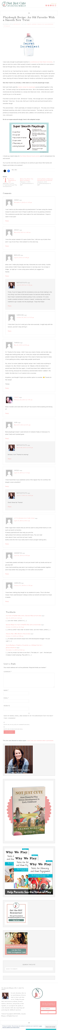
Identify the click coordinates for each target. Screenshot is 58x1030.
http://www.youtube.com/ (24, 518)
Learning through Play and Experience (42, 24)
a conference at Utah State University (41, 62)
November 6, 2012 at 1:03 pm (23, 202)
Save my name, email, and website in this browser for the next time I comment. (28, 717)
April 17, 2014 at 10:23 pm (25, 495)
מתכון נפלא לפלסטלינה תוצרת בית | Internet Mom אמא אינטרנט (23, 615)
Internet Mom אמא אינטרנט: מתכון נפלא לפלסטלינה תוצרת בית (23, 624)
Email (6, 698)
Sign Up (41, 1024)
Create (29, 24)
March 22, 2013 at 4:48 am (22, 232)
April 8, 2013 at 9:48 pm (21, 257)
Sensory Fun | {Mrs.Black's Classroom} (18, 633)
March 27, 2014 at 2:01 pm (22, 425)
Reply (7, 221)
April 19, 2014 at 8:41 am (22, 520)
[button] (29, 13)
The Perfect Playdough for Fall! (12, 180)
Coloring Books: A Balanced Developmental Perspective (45, 179)
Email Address (34, 1016)
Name (6, 690)
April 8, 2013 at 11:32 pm (24, 285)
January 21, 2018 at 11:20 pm (23, 585)
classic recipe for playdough (26, 87)
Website (7, 705)
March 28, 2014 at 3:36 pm (25, 447)
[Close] (54, 1002)
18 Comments (7, 26)
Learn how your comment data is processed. (40, 740)
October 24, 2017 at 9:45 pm (25, 317)
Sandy (16, 397)
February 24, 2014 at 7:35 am (23, 399)
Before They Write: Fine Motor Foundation (26, 179)
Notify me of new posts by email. (13, 729)
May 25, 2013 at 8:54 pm (21, 345)
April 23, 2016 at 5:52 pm (22, 555)
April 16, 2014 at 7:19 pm (22, 473)
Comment (8, 671)
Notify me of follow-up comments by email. (17, 724)
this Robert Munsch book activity (30, 156)
